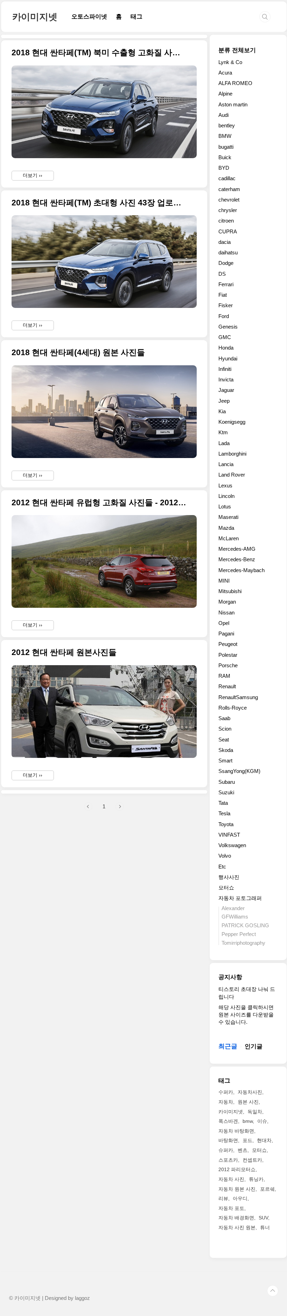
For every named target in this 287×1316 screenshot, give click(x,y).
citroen (226, 221)
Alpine (225, 94)
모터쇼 (226, 888)
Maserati (228, 517)
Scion (224, 729)
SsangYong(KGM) (239, 771)
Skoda (225, 750)
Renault (227, 686)
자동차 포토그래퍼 (240, 898)
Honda (225, 348)
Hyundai (227, 358)
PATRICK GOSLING (245, 925)
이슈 (262, 1121)
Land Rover (231, 475)
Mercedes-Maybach (241, 570)
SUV (263, 1217)
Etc (222, 867)
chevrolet (228, 200)
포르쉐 (267, 1189)
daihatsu (228, 252)
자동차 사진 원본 (236, 1227)
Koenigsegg (231, 422)
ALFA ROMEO (235, 83)
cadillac (227, 178)
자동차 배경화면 (236, 1217)
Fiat (222, 295)
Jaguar (226, 390)
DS (222, 274)
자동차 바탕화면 (236, 1131)
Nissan (226, 612)
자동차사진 (250, 1092)
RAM (224, 676)
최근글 (227, 1046)
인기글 (253, 1046)
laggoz (82, 1298)
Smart (225, 760)
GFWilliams (235, 917)
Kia (222, 411)
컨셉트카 (252, 1160)
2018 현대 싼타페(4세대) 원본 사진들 (78, 352)
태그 (136, 16)
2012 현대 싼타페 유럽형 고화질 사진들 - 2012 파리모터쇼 (100, 502)
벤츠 (242, 1150)
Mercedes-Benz (236, 559)
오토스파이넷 (89, 16)
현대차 (264, 1140)
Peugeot (227, 644)
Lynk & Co (230, 62)
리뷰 (223, 1198)
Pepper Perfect (239, 934)
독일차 (254, 1111)
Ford (223, 316)
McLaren (228, 538)
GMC (224, 337)
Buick (224, 157)
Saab (224, 718)
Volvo (224, 856)
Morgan (227, 602)
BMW (224, 136)
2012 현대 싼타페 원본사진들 (64, 652)
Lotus (224, 506)
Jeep (224, 401)
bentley (226, 125)
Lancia (225, 464)
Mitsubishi (229, 591)
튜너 (265, 1227)
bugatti (225, 147)
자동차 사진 (231, 1179)
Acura (225, 73)
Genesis (228, 327)
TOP (272, 1290)
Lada (224, 443)
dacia (224, 242)
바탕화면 (228, 1140)
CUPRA (227, 231)
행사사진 (228, 877)
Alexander (233, 908)
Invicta (225, 379)
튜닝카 (256, 1179)
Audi (223, 115)
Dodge (225, 263)
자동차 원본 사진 (236, 1189)
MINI (224, 581)
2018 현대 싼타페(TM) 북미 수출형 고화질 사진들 (100, 52)
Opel (223, 623)
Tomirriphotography (243, 943)
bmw (248, 1121)
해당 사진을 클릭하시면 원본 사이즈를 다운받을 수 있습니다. (246, 1014)
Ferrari (225, 284)
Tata (223, 803)
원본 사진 (248, 1102)
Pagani (226, 633)
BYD (223, 168)
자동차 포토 (231, 1208)
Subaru (226, 782)
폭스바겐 (228, 1121)
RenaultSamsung (238, 697)
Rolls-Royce (232, 708)
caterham (229, 189)
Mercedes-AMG (236, 549)
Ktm (223, 432)
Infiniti (224, 369)
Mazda (226, 528)
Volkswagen (232, 845)
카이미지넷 (34, 17)
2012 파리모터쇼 (236, 1169)
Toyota (225, 824)
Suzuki (226, 792)
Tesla (224, 813)
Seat (223, 740)
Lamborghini (232, 454)
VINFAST (229, 835)
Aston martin (232, 104)
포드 (247, 1140)
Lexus (225, 485)
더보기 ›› (32, 175)
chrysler (227, 210)
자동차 (225, 1102)
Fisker (225, 305)
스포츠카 (228, 1160)
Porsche (228, 665)
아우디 (240, 1198)
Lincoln (226, 496)
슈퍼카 (225, 1150)
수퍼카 (225, 1092)
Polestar (227, 655)
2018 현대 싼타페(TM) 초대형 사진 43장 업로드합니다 (100, 202)
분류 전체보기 (237, 50)
